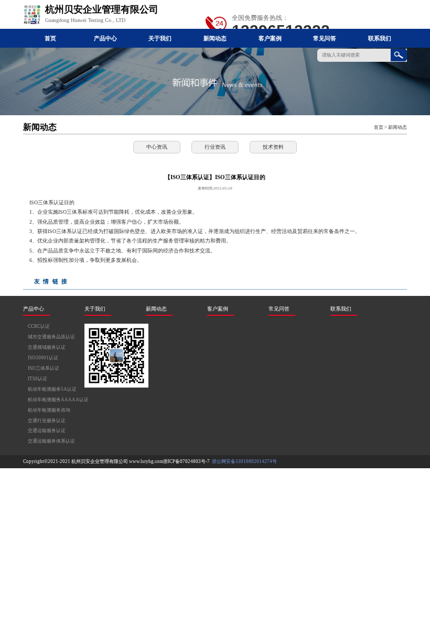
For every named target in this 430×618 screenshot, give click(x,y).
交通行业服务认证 (47, 420)
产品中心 (105, 38)
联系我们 (379, 38)
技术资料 (273, 147)
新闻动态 (215, 38)
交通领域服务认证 (47, 347)
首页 (50, 38)
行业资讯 (215, 147)
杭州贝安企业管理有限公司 (99, 461)
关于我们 (159, 38)
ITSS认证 (37, 378)
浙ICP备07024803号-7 (186, 461)
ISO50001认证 (43, 357)
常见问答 (324, 38)
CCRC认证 (39, 326)
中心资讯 (156, 147)
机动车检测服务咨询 (49, 410)
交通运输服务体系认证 (51, 441)
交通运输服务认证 (47, 430)
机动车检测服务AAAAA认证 (58, 399)
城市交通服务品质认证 (51, 336)
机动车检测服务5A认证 (52, 389)
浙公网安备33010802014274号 (244, 461)
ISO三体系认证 (43, 368)
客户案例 (270, 38)
